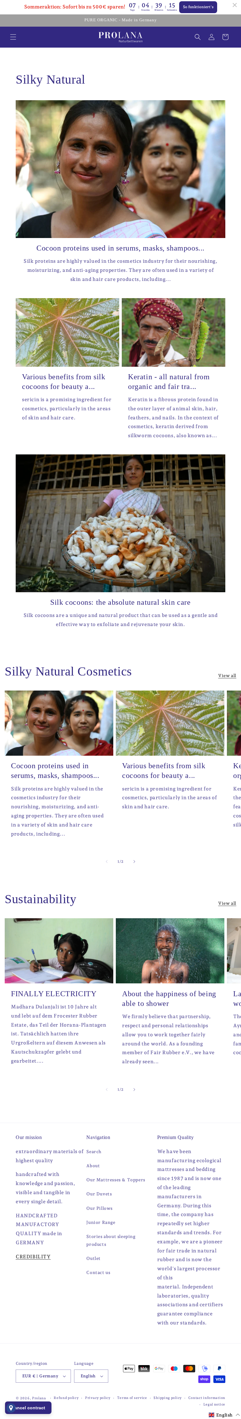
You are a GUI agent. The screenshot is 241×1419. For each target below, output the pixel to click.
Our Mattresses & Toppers (115, 1179)
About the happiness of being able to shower (169, 998)
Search (94, 1151)
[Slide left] (107, 861)
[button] (13, 37)
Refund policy (66, 1398)
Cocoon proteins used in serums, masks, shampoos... (120, 248)
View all (227, 675)
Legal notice (214, 1404)
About (93, 1165)
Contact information (206, 1398)
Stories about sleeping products (110, 1240)
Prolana (39, 1398)
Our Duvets (99, 1193)
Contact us (98, 1272)
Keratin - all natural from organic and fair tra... (169, 382)
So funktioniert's (198, 7)
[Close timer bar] (234, 5)
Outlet (93, 1258)
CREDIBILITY (33, 1257)
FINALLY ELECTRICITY (53, 994)
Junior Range (100, 1222)
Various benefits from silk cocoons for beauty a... (63, 382)
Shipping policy (167, 1398)
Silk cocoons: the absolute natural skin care (120, 602)
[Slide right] (134, 861)
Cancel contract (28, 1407)
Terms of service (132, 1398)
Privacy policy (97, 1398)
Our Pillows (99, 1208)
